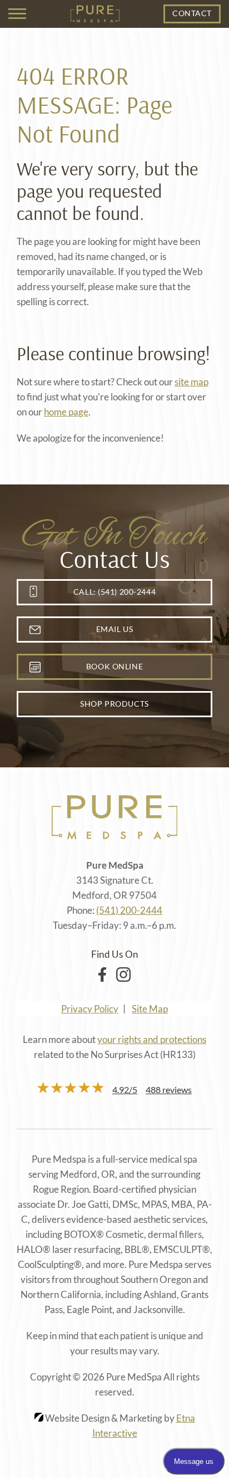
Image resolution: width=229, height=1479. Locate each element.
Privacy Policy (89, 1009)
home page (66, 412)
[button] (17, 14)
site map (191, 382)
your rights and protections (151, 1039)
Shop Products (114, 703)
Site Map (150, 1009)
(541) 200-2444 (129, 910)
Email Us (114, 629)
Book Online (114, 666)
